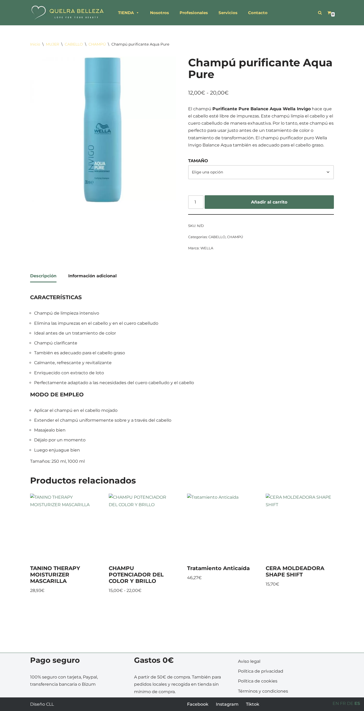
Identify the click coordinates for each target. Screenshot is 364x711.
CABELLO (74, 44)
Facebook (197, 704)
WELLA (206, 248)
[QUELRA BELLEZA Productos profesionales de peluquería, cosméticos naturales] (67, 13)
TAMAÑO (198, 160)
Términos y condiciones (263, 691)
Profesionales (194, 12)
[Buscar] (320, 13)
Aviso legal (249, 661)
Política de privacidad (260, 671)
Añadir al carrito (269, 202)
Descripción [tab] (43, 275)
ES (357, 703)
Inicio (35, 44)
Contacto (258, 12)
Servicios (228, 12)
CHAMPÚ (97, 44)
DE (350, 703)
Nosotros (159, 12)
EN (336, 703)
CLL (50, 704)
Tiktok (252, 704)
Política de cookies (257, 681)
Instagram (227, 704)
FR (343, 703)
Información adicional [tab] (92, 275)
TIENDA (126, 12)
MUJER (52, 44)
